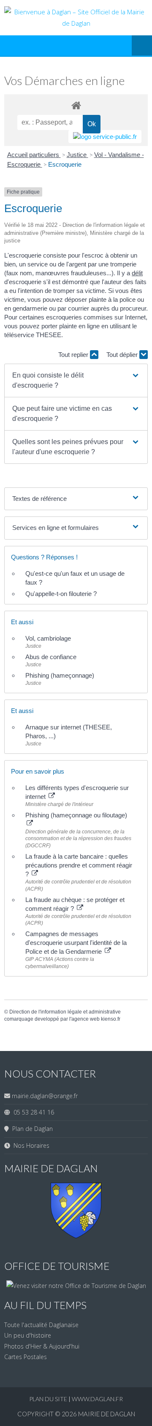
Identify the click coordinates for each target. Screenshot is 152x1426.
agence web (85, 1019)
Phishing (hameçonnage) (59, 675)
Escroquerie (64, 164)
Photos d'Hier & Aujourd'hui (41, 1346)
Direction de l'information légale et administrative (65, 1012)
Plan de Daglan (31, 1129)
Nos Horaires (29, 1145)
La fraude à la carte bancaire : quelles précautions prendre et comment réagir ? (78, 865)
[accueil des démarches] (76, 105)
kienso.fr (110, 1019)
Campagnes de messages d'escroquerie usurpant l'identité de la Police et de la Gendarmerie (76, 942)
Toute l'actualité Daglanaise (41, 1325)
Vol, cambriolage (48, 638)
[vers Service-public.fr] (104, 136)
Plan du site (48, 1398)
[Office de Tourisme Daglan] (76, 1286)
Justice (77, 154)
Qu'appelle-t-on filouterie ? (61, 593)
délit (137, 273)
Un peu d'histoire (27, 1335)
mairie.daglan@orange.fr (45, 1096)
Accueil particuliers (34, 154)
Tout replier (74, 354)
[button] (76, 380)
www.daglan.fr (97, 1398)
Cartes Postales (25, 1357)
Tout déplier (122, 354)
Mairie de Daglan (106, 1414)
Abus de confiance (50, 656)
